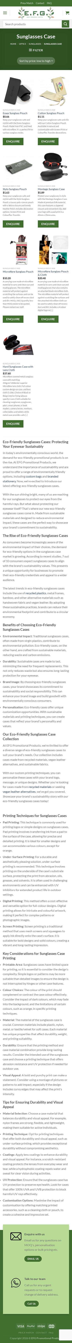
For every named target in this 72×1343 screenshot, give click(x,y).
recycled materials (40, 786)
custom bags (34, 476)
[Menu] (5, 12)
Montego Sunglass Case (51, 189)
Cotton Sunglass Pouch (51, 113)
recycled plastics (35, 593)
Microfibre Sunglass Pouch (18, 271)
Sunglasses (35, 44)
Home (13, 44)
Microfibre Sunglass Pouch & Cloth (53, 273)
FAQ (49, 3)
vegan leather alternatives (19, 791)
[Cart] (67, 13)
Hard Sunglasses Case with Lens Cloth (18, 368)
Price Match (26, 3)
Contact (40, 3)
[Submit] (65, 23)
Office (22, 44)
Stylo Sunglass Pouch (15, 189)
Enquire (13, 141)
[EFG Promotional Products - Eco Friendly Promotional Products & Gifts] (36, 12)
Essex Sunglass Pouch (15, 113)
